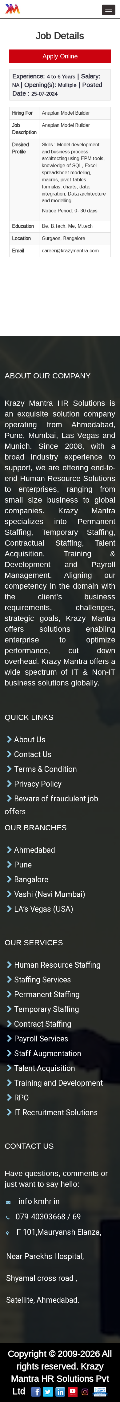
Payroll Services (40, 1038)
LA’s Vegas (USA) (42, 909)
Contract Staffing (41, 1024)
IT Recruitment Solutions (55, 1112)
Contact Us (32, 754)
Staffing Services (41, 979)
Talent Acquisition (43, 1068)
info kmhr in (38, 1201)
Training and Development (57, 1083)
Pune (22, 864)
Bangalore (30, 879)
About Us (29, 739)
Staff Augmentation (46, 1053)
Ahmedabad (33, 850)
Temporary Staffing (45, 1009)
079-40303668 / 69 (48, 1216)
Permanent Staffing (46, 994)
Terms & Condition (44, 769)
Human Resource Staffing (56, 965)
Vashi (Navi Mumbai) (48, 894)
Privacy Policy (37, 784)
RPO (20, 1097)
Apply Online (60, 56)
